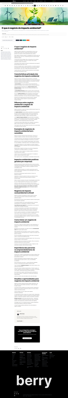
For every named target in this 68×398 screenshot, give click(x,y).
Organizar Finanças (29, 355)
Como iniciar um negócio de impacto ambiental (6, 57)
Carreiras (13, 356)
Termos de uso (51, 354)
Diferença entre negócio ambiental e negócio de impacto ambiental (6, 53)
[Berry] (14, 1)
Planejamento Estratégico (37, 356)
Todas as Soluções (37, 366)
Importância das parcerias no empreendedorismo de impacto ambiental (6, 58)
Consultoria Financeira (22, 354)
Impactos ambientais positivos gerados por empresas (6, 55)
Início (12, 3)
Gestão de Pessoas (29, 356)
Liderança (13, 355)
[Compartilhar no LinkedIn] (6, 37)
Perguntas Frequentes (14, 365)
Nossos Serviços (21, 364)
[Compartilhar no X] (7, 37)
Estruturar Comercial (29, 359)
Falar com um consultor (27, 338)
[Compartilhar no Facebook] (9, 37)
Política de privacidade (52, 355)
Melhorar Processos (37, 355)
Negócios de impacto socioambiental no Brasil (6, 56)
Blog (12, 359)
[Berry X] (17, 348)
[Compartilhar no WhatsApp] (11, 37)
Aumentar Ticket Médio (37, 359)
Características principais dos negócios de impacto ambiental (6, 52)
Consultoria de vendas (22, 355)
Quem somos (13, 354)
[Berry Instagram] (20, 348)
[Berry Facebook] (15, 348)
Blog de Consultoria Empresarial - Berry (18, 3)
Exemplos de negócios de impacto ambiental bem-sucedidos (6, 54)
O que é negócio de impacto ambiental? (21, 28)
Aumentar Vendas (29, 354)
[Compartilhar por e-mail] (12, 37)
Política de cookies (51, 356)
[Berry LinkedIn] (18, 348)
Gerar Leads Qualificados (37, 354)
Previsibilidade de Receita (38, 360)
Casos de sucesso (14, 360)
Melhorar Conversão (29, 360)
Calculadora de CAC (44, 364)
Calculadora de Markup (44, 357)
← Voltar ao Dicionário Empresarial (6, 3)
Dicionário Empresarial (14, 364)
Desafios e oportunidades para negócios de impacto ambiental (6, 59)
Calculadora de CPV (44, 363)
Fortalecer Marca (29, 364)
